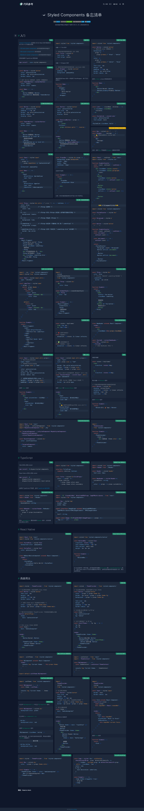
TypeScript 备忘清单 (44, 488)
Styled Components (25, 43)
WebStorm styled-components (29, 55)
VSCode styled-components (28, 48)
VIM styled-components (27, 51)
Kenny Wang (74, 809)
